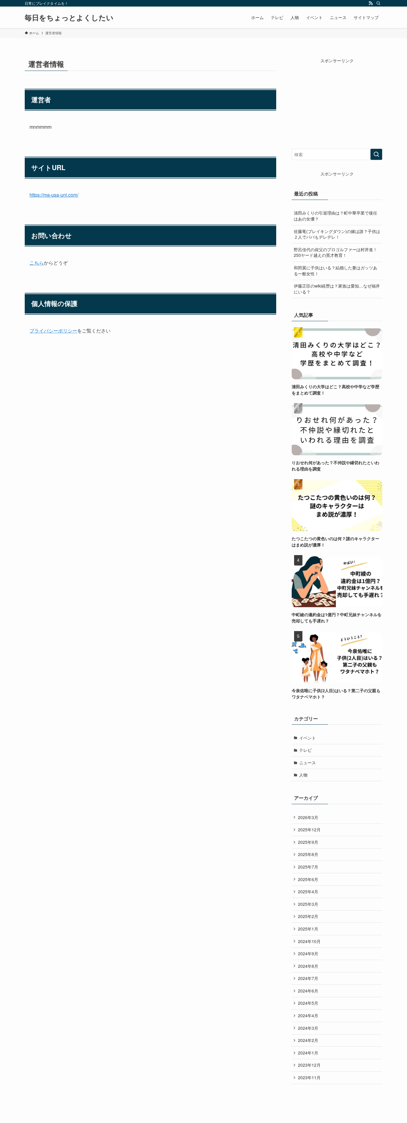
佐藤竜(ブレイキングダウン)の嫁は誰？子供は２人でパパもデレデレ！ (337, 234)
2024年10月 (309, 941)
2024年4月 (308, 1015)
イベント (307, 738)
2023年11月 (309, 1077)
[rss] (371, 3)
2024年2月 (308, 1040)
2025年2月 (308, 916)
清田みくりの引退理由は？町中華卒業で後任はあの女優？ (335, 216)
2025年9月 (308, 842)
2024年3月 (308, 1028)
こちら (36, 262)
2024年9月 (308, 953)
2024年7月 (308, 978)
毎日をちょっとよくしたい (69, 17)
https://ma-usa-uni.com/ (53, 194)
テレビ (305, 750)
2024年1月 (308, 1053)
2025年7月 (308, 867)
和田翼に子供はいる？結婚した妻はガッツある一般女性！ (335, 271)
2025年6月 (308, 879)
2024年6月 (308, 991)
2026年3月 (308, 817)
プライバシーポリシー (53, 330)
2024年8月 (308, 966)
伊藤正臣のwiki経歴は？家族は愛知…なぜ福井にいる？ (337, 289)
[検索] (378, 3)
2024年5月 (308, 1003)
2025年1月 (308, 929)
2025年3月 (308, 904)
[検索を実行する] (376, 154)
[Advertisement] (337, 101)
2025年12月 (309, 829)
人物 (303, 775)
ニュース (307, 762)
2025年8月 (308, 854)
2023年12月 (309, 1065)
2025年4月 (308, 891)
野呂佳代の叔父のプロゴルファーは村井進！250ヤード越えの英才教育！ (335, 252)
